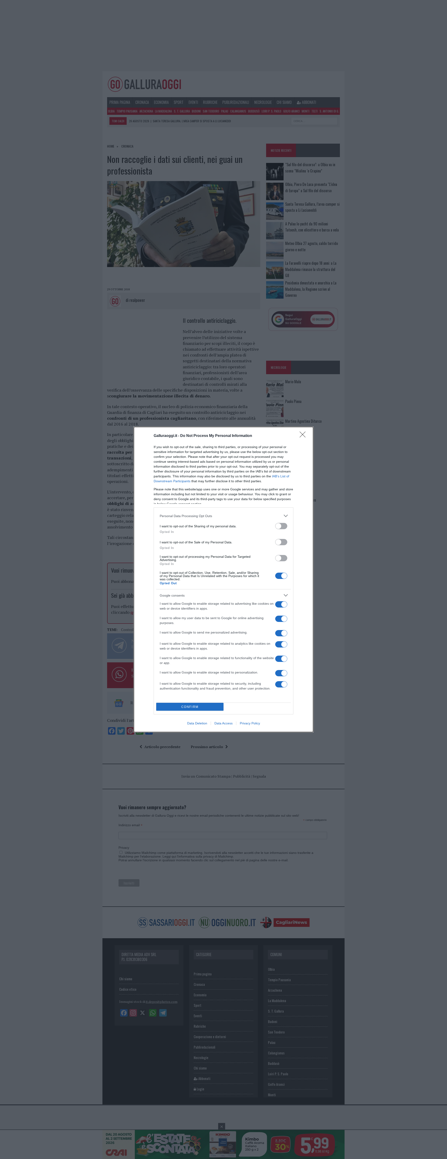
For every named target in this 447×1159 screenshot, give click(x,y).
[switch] (281, 526)
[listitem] (223, 515)
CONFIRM (190, 707)
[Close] (304, 436)
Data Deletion (197, 723)
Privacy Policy (250, 723)
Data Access (223, 723)
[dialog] (223, 579)
